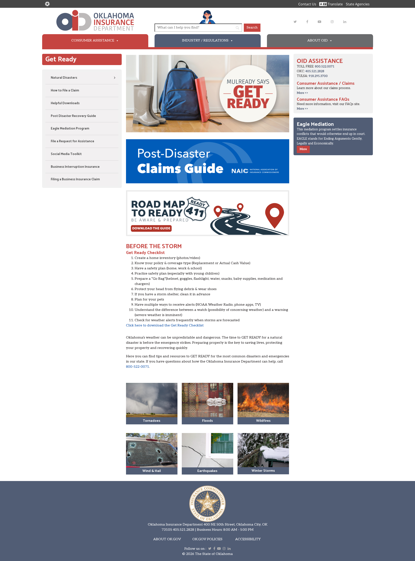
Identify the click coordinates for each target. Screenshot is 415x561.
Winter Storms (263, 471)
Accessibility (248, 539)
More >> (302, 93)
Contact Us (307, 4)
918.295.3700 (318, 76)
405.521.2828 (314, 71)
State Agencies (358, 4)
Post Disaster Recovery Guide (73, 116)
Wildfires (263, 421)
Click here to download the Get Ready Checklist (165, 325)
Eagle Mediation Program (70, 128)
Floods (207, 421)
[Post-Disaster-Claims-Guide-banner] (207, 161)
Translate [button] (335, 4)
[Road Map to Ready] (207, 213)
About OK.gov (167, 539)
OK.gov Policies (207, 539)
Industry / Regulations (205, 40)
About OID (317, 40)
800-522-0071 (137, 367)
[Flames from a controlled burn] (263, 400)
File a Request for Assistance (72, 141)
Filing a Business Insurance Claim (75, 179)
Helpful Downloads (65, 103)
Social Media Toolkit (66, 154)
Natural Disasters (64, 77)
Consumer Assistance (92, 40)
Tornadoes (151, 421)
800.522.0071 (324, 66)
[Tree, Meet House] (263, 450)
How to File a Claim (65, 90)
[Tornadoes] (151, 400)
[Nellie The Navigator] (207, 17)
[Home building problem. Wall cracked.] (207, 450)
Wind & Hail (151, 471)
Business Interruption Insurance (75, 166)
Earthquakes (207, 471)
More (303, 149)
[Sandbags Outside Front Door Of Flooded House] (207, 400)
